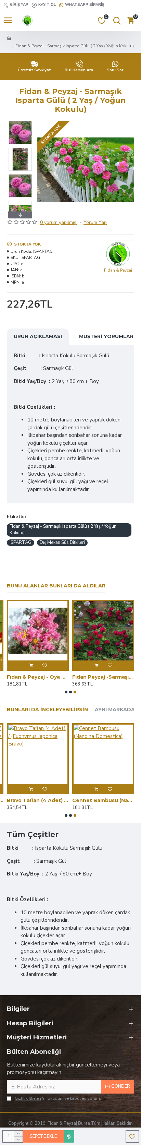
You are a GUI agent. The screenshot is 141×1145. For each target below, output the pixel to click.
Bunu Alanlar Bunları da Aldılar (56, 586)
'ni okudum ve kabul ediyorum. (58, 1098)
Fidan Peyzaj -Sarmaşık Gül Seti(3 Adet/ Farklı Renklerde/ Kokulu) (103, 677)
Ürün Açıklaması (38, 336)
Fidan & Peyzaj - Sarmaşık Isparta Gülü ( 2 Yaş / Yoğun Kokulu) (63, 529)
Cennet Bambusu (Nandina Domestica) (103, 800)
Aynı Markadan (117, 710)
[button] (44, 170)
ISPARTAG (20, 542)
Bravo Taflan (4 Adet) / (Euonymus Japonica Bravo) (38, 800)
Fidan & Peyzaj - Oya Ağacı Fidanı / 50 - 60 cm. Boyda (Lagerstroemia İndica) (38, 677)
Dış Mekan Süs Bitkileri (62, 542)
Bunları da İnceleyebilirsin (47, 710)
